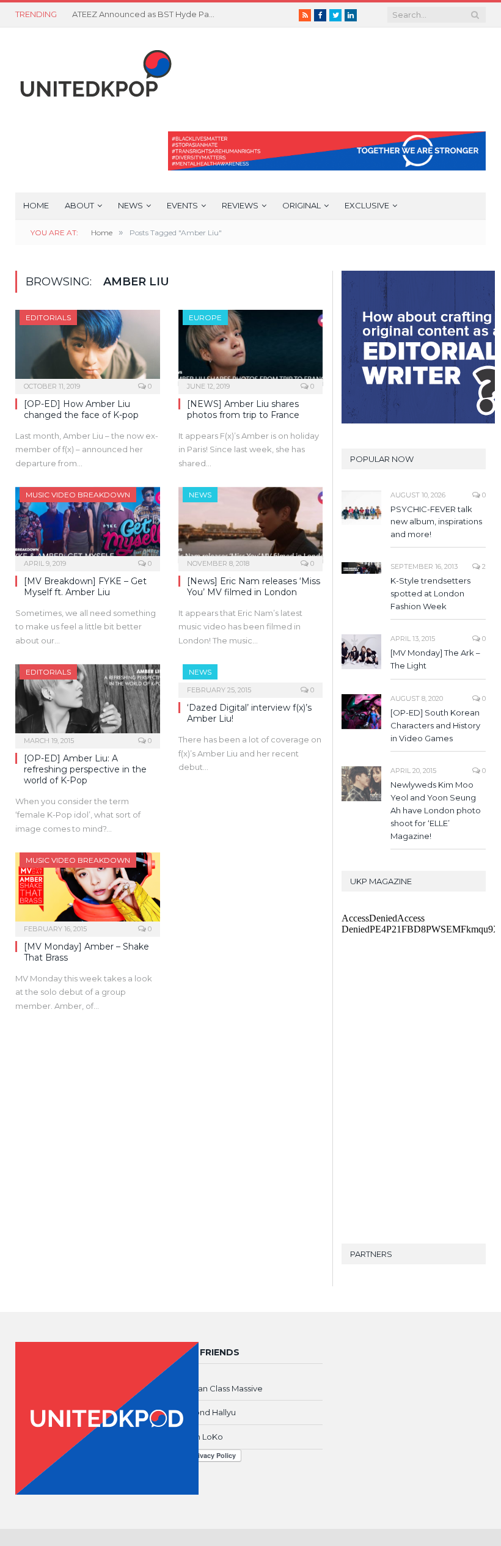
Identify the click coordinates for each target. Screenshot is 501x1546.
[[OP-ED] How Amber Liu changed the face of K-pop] (87, 348)
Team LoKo (200, 1437)
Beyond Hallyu (207, 1412)
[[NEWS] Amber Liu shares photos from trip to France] (250, 348)
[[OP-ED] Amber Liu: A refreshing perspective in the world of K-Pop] (87, 702)
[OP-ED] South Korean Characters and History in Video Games (435, 725)
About (79, 205)
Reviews (240, 205)
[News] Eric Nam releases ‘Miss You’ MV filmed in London (253, 587)
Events (182, 205)
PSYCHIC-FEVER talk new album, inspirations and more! (436, 522)
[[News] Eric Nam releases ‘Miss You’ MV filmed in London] (250, 525)
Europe (205, 317)
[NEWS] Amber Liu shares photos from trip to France (243, 409)
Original (301, 205)
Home (36, 205)
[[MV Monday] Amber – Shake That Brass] (87, 890)
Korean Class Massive (220, 1388)
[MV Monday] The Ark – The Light (435, 659)
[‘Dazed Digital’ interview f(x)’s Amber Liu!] (250, 677)
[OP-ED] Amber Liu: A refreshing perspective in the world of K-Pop (85, 769)
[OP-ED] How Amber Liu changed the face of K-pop (81, 409)
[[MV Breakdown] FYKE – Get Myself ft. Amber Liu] (87, 525)
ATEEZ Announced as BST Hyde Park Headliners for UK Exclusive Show (145, 14)
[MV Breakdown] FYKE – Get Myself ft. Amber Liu (85, 587)
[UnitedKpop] (94, 68)
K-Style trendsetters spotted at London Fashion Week (430, 593)
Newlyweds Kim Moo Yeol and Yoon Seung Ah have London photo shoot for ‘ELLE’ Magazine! (435, 810)
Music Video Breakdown (78, 494)
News (130, 205)
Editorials (48, 317)
